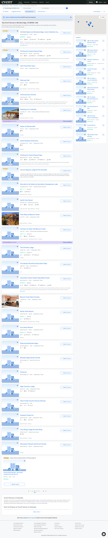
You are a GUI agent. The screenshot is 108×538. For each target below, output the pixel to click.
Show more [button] (36, 512)
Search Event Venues (17, 525)
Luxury (47, 2)
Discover (41, 2)
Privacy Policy (78, 523)
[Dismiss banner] (71, 17)
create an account (14, 17)
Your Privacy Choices (58, 528)
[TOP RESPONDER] (21, 32)
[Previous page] (28, 491)
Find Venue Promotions (18, 526)
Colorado (15, 5)
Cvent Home (57, 523)
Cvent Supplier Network (18, 523)
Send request (32, 517)
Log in (104, 2)
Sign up (100, 2)
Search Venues (5, 5)
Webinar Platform (37, 532)
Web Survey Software (38, 530)
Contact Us (56, 525)
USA (11, 5)
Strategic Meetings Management (41, 528)
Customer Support (58, 526)
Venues (20, 2)
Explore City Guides (17, 528)
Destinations (34, 2)
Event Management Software (40, 523)
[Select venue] (103, 41)
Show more (24, 45)
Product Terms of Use (79, 525)
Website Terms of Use (79, 526)
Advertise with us (78, 528)
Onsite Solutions (16, 530)
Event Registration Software (40, 525)
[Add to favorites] (17, 31)
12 (43, 491)
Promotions (26, 2)
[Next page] (46, 491)
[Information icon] (104, 11)
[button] (35, 8)
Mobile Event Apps (38, 526)
